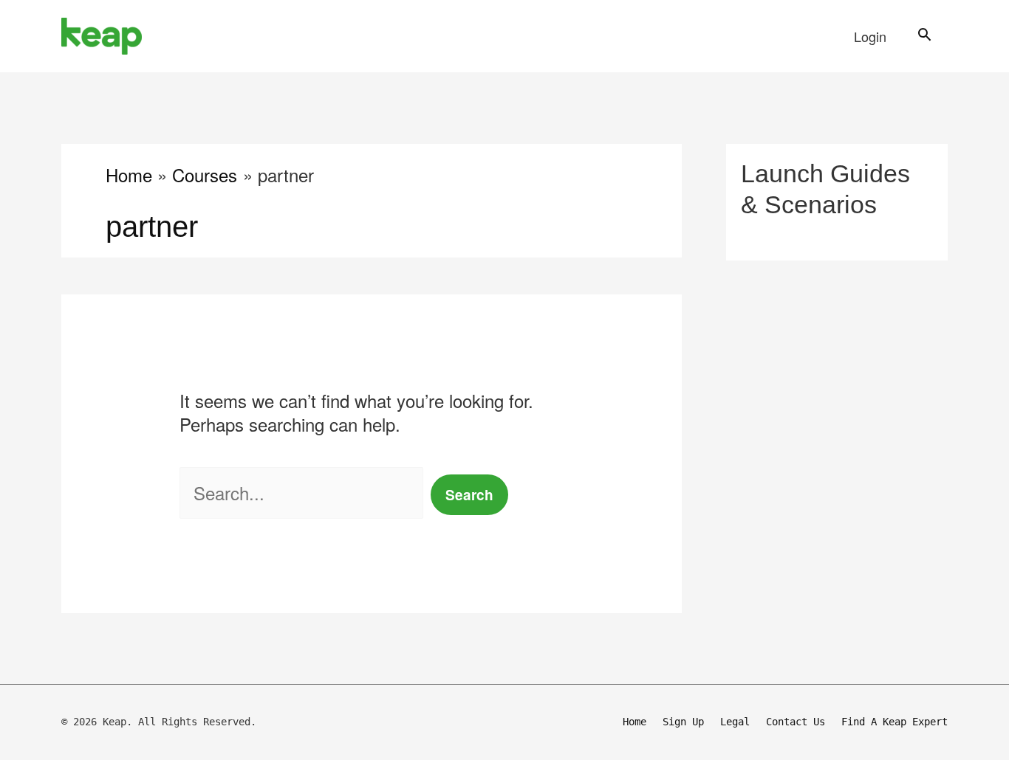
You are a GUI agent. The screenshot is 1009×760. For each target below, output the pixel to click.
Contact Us (795, 722)
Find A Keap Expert (894, 722)
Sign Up (683, 722)
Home (634, 722)
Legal (735, 722)
